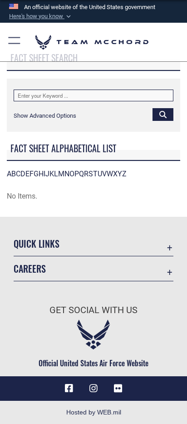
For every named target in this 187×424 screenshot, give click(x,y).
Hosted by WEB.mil (93, 412)
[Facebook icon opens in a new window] (69, 388)
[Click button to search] (163, 114)
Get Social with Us (93, 310)
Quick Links (36, 243)
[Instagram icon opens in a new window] (93, 388)
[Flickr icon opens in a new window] (118, 388)
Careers (30, 268)
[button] (41, 16)
